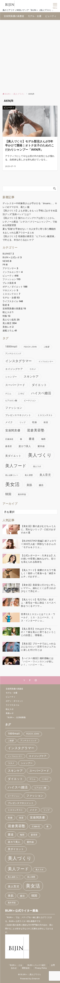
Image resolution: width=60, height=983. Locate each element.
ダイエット (39, 385)
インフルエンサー (13, 272)
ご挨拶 (46, 347)
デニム (8, 393)
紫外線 (41, 446)
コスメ (32, 369)
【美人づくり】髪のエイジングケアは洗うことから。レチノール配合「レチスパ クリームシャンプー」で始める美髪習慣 (30, 222)
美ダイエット (13, 455)
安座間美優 (12, 430)
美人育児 (45, 474)
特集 (6, 315)
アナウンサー (10, 268)
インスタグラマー (18, 361)
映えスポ (8, 312)
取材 (6, 305)
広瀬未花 (9, 439)
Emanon (36, 979)
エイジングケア (14, 368)
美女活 (12, 484)
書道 (31, 438)
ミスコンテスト (11, 293)
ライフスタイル (13, 301)
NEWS (7, 261)
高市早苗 (22, 494)
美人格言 (9, 323)
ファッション (11, 279)
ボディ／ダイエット (15, 286)
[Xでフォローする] (24, 680)
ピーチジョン (30, 400)
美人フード (15, 465)
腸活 (41, 485)
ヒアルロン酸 (11, 400)
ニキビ (21, 393)
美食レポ (8, 326)
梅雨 (43, 439)
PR (5, 264)
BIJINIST (8, 253)
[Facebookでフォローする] (30, 680)
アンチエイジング (13, 353)
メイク (9, 422)
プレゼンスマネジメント (18, 415)
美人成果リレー (11, 475)
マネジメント (10, 290)
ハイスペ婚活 (41, 393)
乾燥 (34, 422)
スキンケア (31, 376)
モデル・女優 (11, 297)
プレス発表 (9, 283)
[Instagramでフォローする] (36, 680)
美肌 (29, 485)
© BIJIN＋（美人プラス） (30, 974)
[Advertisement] (30, 56)
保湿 (46, 422)
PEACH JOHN (30, 347)
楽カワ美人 (25, 446)
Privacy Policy (41, 968)
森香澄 (8, 446)
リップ (22, 422)
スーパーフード (15, 385)
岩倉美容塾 (35, 430)
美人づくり (40, 455)
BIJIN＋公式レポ (12, 257)
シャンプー (11, 376)
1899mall (11, 346)
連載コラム (10, 330)
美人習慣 (29, 475)
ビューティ (10, 275)
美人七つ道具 (11, 319)
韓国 (8, 494)
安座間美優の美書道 (14, 308)
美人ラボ (37, 466)
